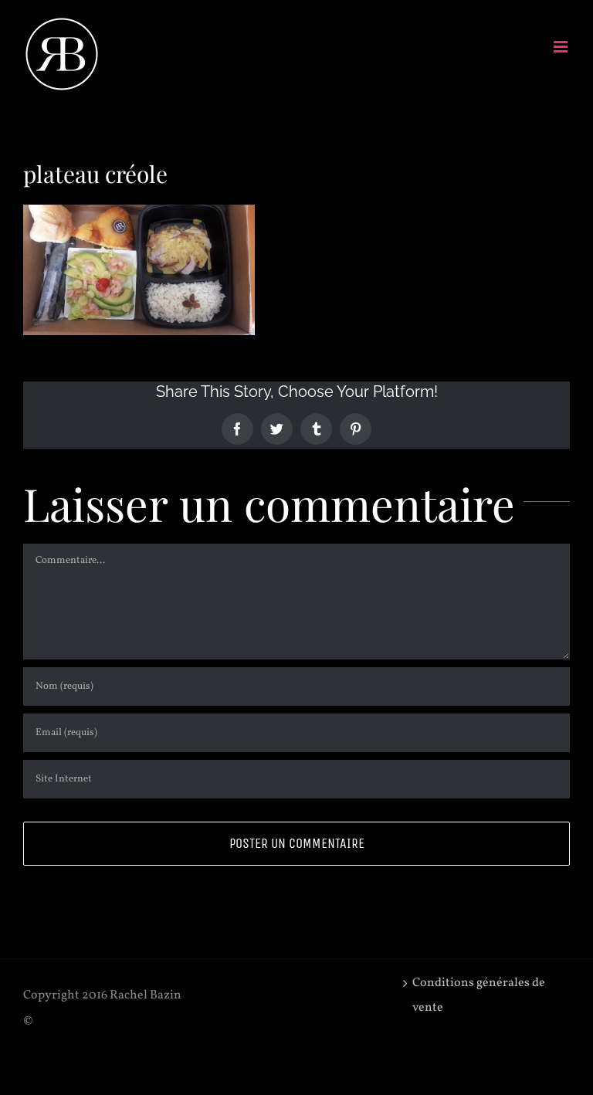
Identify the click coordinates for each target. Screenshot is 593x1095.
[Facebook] (237, 429)
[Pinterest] (355, 429)
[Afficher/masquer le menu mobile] (562, 47)
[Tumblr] (316, 429)
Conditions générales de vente (478, 995)
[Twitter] (277, 429)
